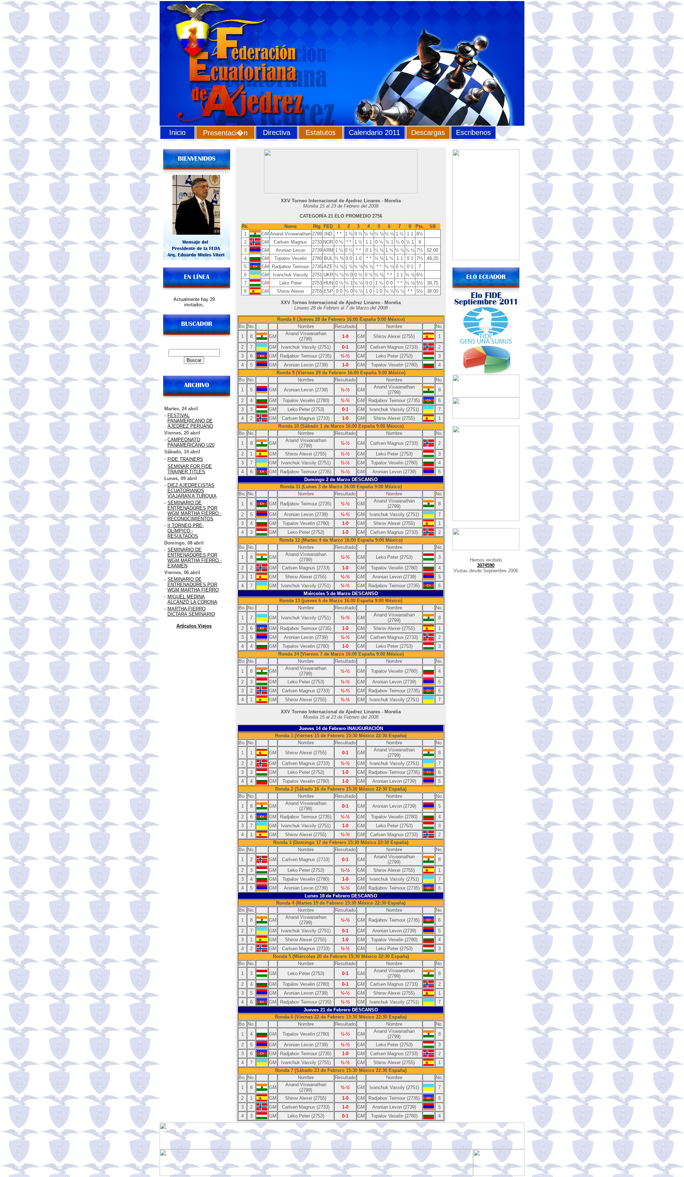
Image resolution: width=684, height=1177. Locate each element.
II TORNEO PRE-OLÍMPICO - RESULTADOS (185, 531)
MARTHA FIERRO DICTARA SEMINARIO (191, 611)
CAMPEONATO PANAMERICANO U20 (190, 442)
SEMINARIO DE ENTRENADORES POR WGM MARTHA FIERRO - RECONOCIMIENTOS (194, 510)
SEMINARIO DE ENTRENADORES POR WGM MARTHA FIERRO (193, 585)
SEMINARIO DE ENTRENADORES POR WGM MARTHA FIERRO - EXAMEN (194, 557)
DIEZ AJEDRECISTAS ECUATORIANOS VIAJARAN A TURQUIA (192, 491)
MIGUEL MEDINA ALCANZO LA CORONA (192, 599)
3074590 (485, 565)
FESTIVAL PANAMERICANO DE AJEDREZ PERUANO (190, 421)
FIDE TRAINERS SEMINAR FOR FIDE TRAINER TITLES (189, 465)
